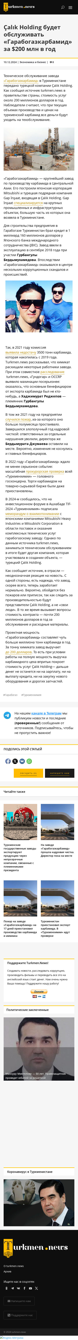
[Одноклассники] (6, 1287)
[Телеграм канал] (12, 1287)
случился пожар (18, 419)
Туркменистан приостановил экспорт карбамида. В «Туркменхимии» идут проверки (55, 928)
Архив (7, 1271)
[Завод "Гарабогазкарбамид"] (39, 169)
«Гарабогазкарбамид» (21, 80)
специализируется (28, 203)
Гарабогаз (11, 695)
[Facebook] (24, 1287)
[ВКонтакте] (18, 1287)
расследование (52, 372)
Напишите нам (21, 1301)
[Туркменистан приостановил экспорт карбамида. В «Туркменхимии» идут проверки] (57, 915)
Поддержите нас (22, 1315)
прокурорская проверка (45, 471)
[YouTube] (30, 1287)
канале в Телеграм (46, 713)
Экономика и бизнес (33, 62)
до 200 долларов (18, 652)
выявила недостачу (20, 352)
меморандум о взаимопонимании (32, 513)
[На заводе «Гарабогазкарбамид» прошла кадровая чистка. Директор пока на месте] (57, 839)
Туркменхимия (32, 695)
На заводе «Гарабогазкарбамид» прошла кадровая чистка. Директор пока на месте (57, 850)
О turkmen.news (14, 1266)
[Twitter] (36, 1287)
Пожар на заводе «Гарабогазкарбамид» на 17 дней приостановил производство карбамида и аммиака (20, 928)
